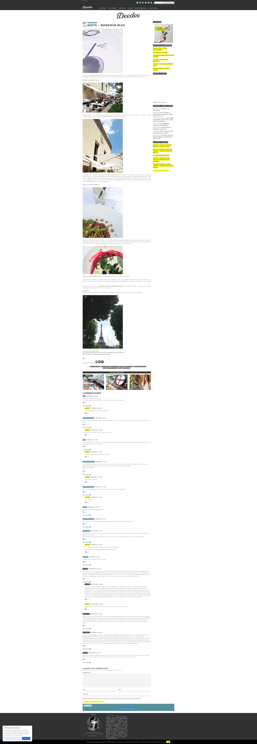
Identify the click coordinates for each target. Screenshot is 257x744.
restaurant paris (112, 368)
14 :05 (97, 507)
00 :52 (99, 568)
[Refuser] (255, 742)
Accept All (26, 738)
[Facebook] (143, 3)
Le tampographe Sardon (161, 155)
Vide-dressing (141, 8)
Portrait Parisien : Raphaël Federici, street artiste (162, 145)
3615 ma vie (109, 717)
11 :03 (100, 497)
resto (119, 368)
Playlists (164, 102)
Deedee (89, 7)
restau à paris (129, 366)
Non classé (122, 728)
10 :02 (96, 439)
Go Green (118, 722)
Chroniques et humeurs (115, 719)
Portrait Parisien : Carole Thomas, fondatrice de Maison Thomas (163, 166)
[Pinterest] (151, 3)
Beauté (108, 718)
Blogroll (168, 4)
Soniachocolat (88, 418)
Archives (159, 4)
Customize (9, 738)
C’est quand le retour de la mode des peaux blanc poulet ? (163, 114)
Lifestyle (124, 725)
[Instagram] (148, 3)
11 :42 (104, 487)
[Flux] (140, 3)
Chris (85, 507)
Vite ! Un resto (121, 736)
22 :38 (100, 632)
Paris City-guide (92, 22)
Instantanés (117, 724)
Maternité (118, 727)
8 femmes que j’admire (160, 52)
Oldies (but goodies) (112, 729)
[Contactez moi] (137, 3)
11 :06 (100, 452)
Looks (130, 8)
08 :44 (100, 408)
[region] (17, 733)
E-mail (120, 689)
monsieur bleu (105, 366)
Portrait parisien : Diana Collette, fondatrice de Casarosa (161, 159)
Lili (84, 396)
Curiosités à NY (88, 519)
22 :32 (100, 531)
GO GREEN (112, 8)
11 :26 (104, 461)
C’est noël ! (154, 8)
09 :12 (100, 613)
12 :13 (98, 557)
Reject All (17, 738)
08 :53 (104, 418)
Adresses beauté (121, 717)
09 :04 (101, 604)
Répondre (86, 405)
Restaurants (122, 732)
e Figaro (89, 179)
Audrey (85, 557)
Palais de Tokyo (114, 366)
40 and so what (88, 487)
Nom (84, 689)
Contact (172, 4)
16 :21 (104, 519)
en (86, 1)
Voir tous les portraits (161, 170)
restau (122, 366)
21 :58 (101, 584)
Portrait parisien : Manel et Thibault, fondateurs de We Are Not (162, 151)
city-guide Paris (95, 366)
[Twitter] (146, 3)
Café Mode (86, 531)
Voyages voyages (111, 738)
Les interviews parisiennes (116, 725)
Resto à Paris (126, 368)
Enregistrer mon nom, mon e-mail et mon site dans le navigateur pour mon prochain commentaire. (112, 698)
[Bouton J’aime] (84, 358)
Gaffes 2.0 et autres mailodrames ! (160, 49)
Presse (163, 4)
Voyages (122, 8)
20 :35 (99, 652)
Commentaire (87, 672)
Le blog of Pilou (88, 461)
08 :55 (100, 430)
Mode (115, 728)
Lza (84, 439)
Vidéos (113, 736)
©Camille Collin (92, 734)
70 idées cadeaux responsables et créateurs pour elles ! (163, 137)
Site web (85, 694)
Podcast (103, 8)
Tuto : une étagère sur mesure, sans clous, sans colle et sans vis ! (163, 120)
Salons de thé (116, 735)
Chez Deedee (123, 718)
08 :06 (96, 396)
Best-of (115, 718)
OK (168, 742)
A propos (155, 4)
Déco (112, 722)
